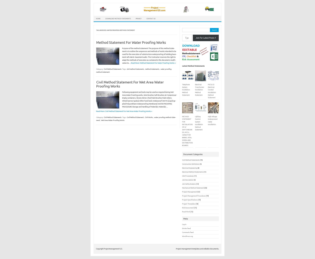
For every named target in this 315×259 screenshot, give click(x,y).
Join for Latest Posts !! (206, 38)
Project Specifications (190, 200)
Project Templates (188, 204)
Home (98, 18)
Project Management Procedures (194, 196)
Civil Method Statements (113, 69)
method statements (152, 69)
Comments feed (188, 232)
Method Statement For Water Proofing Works (131, 42)
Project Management (189, 192)
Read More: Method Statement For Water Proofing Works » (153, 63)
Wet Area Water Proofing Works (113, 120)
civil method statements (135, 69)
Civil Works (149, 117)
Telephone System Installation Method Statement (186, 90)
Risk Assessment (188, 208)
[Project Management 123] (157, 12)
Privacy (139, 18)
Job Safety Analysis (189, 184)
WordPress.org (187, 236)
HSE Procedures (188, 176)
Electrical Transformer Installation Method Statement (199, 90)
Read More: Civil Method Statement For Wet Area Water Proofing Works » (124, 111)
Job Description (187, 180)
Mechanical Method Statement (193, 188)
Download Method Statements (118, 18)
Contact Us (150, 18)
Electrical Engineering (189, 168)
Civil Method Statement (135, 117)
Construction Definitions (190, 164)
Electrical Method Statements (192, 172)
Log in (184, 224)
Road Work (186, 212)
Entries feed (186, 228)
